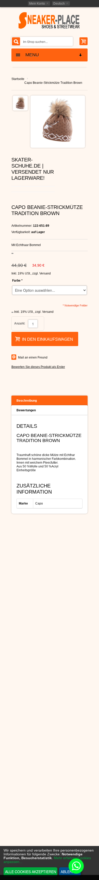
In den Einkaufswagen (47, 339)
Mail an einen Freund (32, 357)
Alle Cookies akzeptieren (30, 871)
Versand (45, 273)
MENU (30, 54)
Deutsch (59, 3)
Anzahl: (19, 323)
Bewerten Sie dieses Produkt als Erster (38, 367)
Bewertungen (26, 410)
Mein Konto (37, 3)
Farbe (17, 280)
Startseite (17, 79)
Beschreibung (26, 400)
